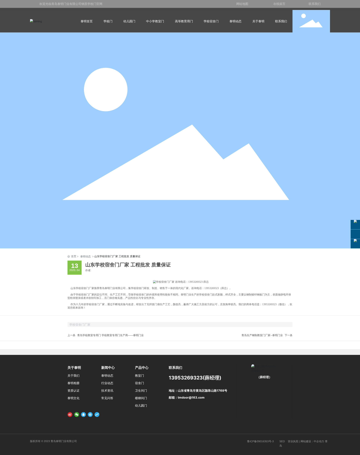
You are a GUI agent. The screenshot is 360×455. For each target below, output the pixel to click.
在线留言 (279, 4)
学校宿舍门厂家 (85, 288)
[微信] (76, 414)
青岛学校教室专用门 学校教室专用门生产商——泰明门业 (110, 335)
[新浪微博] (70, 414)
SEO (282, 441)
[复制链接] (96, 414)
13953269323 (186, 378)
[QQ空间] (90, 414)
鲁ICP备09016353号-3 (260, 441)
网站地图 (242, 4)
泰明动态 (85, 256)
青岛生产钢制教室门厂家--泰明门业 (262, 335)
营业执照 (293, 441)
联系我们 (315, 4)
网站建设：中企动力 (312, 441)
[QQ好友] (83, 414)
